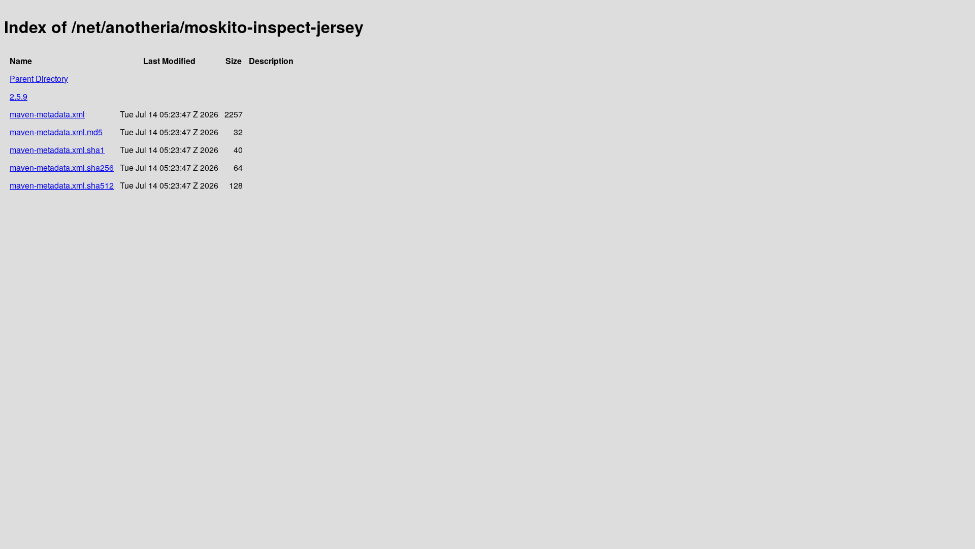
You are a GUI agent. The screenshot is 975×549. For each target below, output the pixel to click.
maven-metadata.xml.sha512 (62, 185)
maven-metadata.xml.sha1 (57, 150)
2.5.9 (18, 96)
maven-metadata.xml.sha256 (62, 167)
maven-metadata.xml (47, 114)
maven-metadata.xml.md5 (56, 132)
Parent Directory (39, 78)
